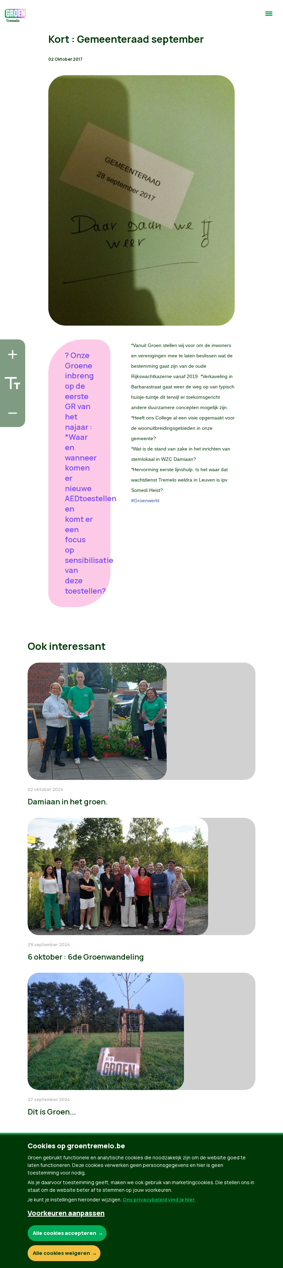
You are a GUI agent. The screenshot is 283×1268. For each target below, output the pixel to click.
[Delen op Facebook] (10, 380)
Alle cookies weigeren (61, 1253)
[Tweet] (10, 400)
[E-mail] (10, 420)
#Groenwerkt (145, 500)
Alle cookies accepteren (64, 1233)
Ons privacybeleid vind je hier (159, 1199)
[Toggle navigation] (269, 16)
